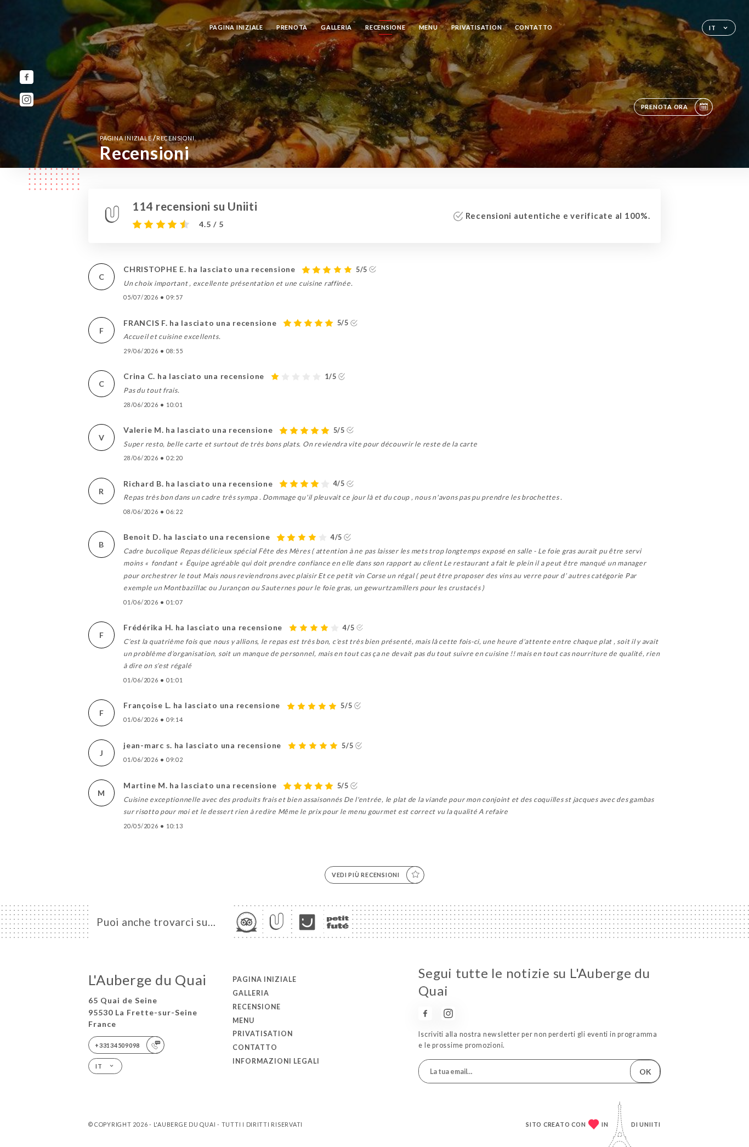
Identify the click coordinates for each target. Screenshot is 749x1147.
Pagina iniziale (236, 27)
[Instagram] (26, 99)
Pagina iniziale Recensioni (147, 138)
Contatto (534, 27)
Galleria (336, 27)
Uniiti (650, 1124)
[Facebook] (26, 77)
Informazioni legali (276, 1061)
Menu (428, 27)
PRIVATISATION (476, 27)
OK (645, 1071)
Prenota (292, 27)
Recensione (385, 27)
